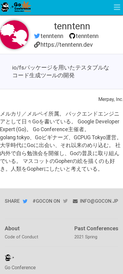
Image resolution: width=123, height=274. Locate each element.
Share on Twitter (25, 201)
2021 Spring (85, 237)
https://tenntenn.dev (67, 44)
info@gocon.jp (99, 201)
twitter (65, 201)
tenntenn (52, 36)
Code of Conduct (21, 237)
